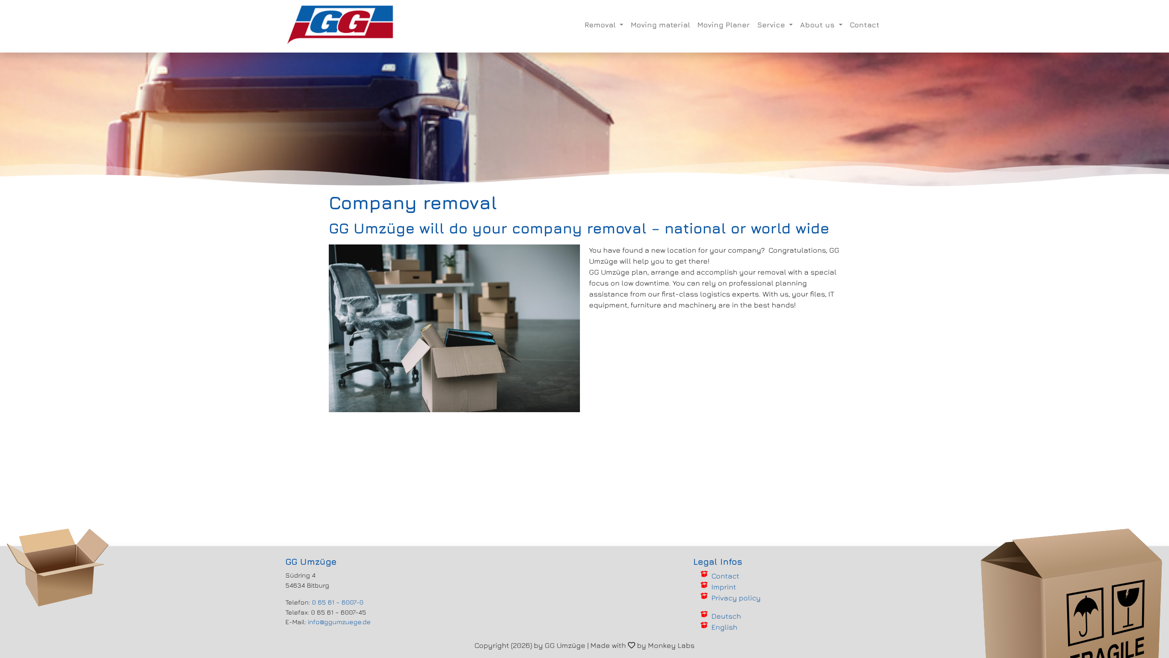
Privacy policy (736, 598)
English (724, 627)
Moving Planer (723, 25)
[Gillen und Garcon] (340, 24)
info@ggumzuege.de (339, 622)
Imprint (723, 587)
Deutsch (726, 616)
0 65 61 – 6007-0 (337, 602)
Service (772, 25)
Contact (864, 25)
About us (818, 25)
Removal (601, 25)
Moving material (660, 25)
